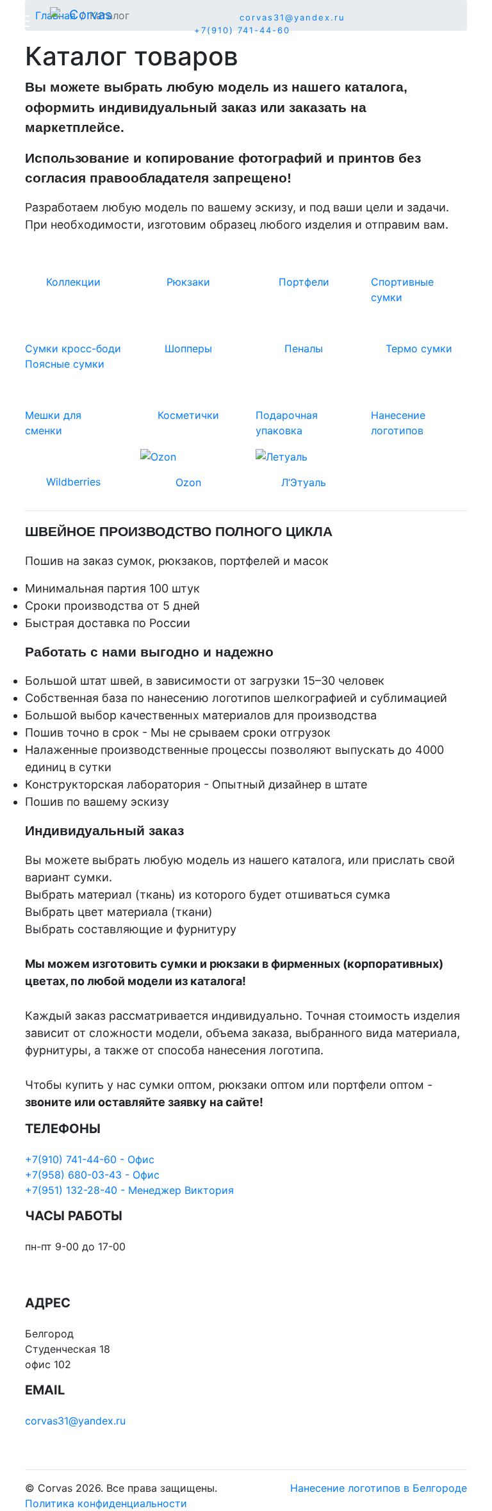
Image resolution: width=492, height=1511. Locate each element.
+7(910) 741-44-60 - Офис (89, 1159)
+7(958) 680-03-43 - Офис (92, 1174)
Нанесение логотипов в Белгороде (378, 1488)
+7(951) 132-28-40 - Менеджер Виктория (129, 1190)
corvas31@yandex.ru (292, 17)
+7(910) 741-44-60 (242, 30)
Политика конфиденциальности (106, 1503)
